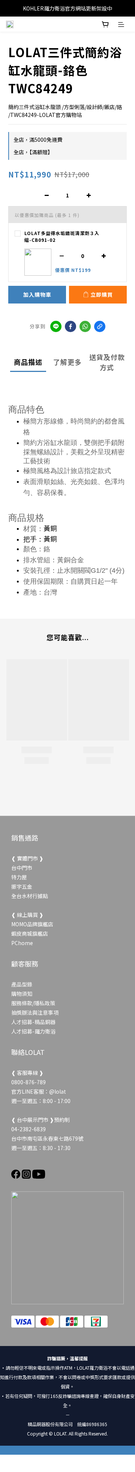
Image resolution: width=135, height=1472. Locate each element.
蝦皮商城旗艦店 (29, 933)
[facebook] (70, 326)
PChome (22, 943)
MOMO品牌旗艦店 (32, 924)
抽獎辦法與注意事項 (34, 1012)
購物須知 (21, 993)
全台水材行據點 (29, 896)
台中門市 (21, 867)
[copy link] (99, 326)
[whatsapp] (85, 326)
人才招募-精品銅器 (33, 1022)
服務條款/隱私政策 (33, 1003)
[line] (56, 326)
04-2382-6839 (28, 1129)
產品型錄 (21, 984)
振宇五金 (21, 886)
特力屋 (19, 877)
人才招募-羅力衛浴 (33, 1031)
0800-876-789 (28, 1082)
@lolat (57, 1091)
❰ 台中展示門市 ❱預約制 (40, 1119)
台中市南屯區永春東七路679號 (47, 1138)
